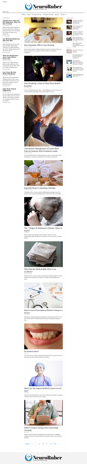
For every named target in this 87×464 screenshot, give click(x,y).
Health (28, 14)
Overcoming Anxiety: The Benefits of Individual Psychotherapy (78, 56)
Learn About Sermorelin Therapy (78, 50)
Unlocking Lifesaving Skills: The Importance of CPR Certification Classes (78, 38)
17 (47, 443)
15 (39, 443)
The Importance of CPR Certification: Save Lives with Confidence (78, 21)
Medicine (24, 14)
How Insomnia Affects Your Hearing (39, 45)
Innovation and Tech (36, 14)
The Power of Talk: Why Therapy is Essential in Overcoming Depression (78, 33)
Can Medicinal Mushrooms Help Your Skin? (11, 39)
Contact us (63, 14)
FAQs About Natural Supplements (9, 89)
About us (57, 14)
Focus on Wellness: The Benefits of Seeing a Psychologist (78, 27)
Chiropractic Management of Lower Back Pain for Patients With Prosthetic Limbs (41, 149)
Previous (27, 443)
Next (55, 443)
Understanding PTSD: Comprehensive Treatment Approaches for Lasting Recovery (78, 69)
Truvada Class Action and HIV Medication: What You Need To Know (11, 22)
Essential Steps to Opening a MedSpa (39, 188)
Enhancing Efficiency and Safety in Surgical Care (78, 75)
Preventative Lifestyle (48, 14)
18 (50, 443)
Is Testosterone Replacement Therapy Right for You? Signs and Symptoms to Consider (78, 62)
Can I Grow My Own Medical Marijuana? (9, 73)
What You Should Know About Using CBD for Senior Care (10, 57)
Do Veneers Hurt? (31, 351)
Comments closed (7, 35)
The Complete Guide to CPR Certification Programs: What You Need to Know (78, 44)
